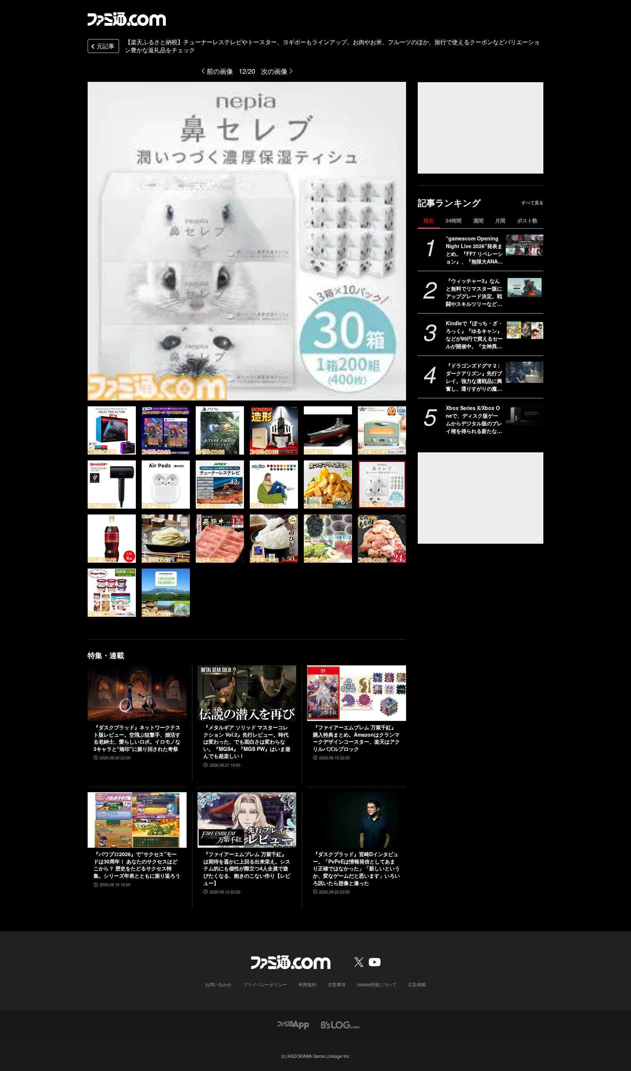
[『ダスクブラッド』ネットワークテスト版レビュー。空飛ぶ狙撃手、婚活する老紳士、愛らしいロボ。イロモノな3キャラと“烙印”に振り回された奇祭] (137, 693)
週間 (478, 220)
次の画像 (274, 71)
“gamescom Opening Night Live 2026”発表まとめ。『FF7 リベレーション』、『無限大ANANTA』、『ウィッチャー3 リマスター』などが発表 (474, 250)
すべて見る (532, 202)
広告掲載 (417, 984)
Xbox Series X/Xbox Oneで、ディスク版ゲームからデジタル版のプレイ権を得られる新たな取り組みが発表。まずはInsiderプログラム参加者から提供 (474, 419)
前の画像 (220, 71)
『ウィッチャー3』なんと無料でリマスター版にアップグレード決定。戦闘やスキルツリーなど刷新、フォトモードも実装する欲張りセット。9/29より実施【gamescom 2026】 (474, 292)
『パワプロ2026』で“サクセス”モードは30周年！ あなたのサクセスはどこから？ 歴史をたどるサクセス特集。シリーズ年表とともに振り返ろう (136, 865)
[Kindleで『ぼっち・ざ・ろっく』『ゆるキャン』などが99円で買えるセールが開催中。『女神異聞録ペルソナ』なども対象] (524, 330)
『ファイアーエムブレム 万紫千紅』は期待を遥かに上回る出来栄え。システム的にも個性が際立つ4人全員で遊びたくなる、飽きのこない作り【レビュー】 (246, 868)
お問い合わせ (218, 984)
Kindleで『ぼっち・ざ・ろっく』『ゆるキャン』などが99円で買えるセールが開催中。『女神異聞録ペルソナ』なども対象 (474, 334)
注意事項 (336, 984)
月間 (500, 220)
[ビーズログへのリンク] (340, 1024)
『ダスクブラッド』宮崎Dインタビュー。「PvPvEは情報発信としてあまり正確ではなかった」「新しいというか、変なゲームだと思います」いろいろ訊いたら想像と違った (356, 868)
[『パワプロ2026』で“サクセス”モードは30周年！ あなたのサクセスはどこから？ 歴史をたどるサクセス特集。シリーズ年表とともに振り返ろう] (137, 820)
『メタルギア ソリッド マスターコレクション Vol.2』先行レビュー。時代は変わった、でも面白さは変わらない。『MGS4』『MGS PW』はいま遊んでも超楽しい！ (246, 741)
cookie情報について (377, 984)
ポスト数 (527, 220)
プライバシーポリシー (265, 984)
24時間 (453, 220)
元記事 (105, 46)
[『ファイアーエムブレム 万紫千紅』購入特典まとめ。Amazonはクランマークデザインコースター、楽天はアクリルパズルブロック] (356, 693)
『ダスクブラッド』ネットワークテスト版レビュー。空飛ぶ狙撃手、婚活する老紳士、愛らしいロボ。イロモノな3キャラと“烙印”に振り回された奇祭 (136, 738)
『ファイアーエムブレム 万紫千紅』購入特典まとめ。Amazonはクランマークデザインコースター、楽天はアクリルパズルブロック (356, 738)
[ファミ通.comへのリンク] (127, 19)
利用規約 (307, 984)
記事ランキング (449, 202)
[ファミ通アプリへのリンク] (293, 1024)
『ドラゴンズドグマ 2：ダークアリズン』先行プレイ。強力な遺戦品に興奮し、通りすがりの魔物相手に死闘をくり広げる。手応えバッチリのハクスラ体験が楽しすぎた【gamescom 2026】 (474, 377)
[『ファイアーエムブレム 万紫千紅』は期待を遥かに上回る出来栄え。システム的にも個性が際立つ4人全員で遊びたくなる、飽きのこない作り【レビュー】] (247, 820)
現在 (429, 220)
